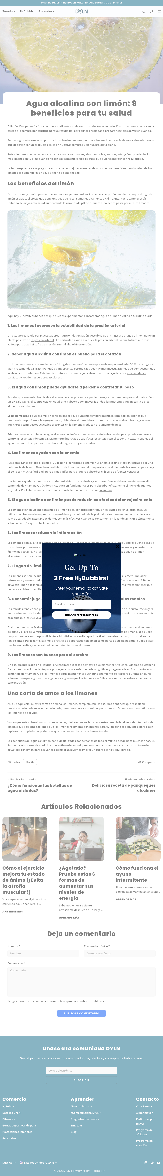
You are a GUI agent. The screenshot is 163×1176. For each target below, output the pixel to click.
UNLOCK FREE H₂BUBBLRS (81, 615)
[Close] (117, 546)
